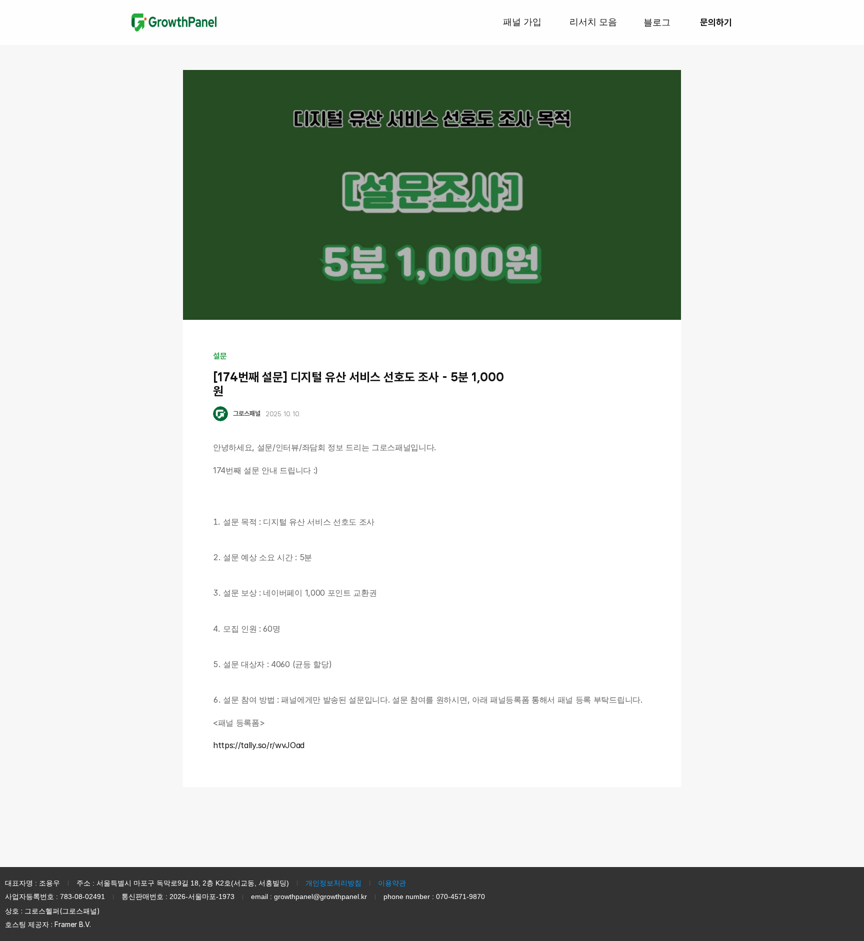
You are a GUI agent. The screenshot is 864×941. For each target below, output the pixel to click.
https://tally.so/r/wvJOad (258, 745)
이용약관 (392, 883)
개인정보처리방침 (334, 883)
